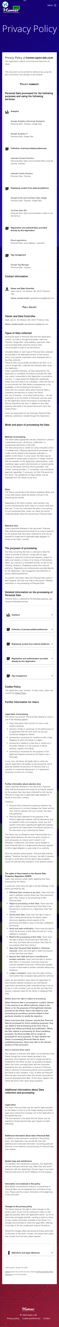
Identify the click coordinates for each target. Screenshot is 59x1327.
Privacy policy (13, 1318)
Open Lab (32, 1315)
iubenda (7, 1271)
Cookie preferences (31, 1318)
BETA (16, 7)
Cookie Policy (20, 693)
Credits (46, 1318)
